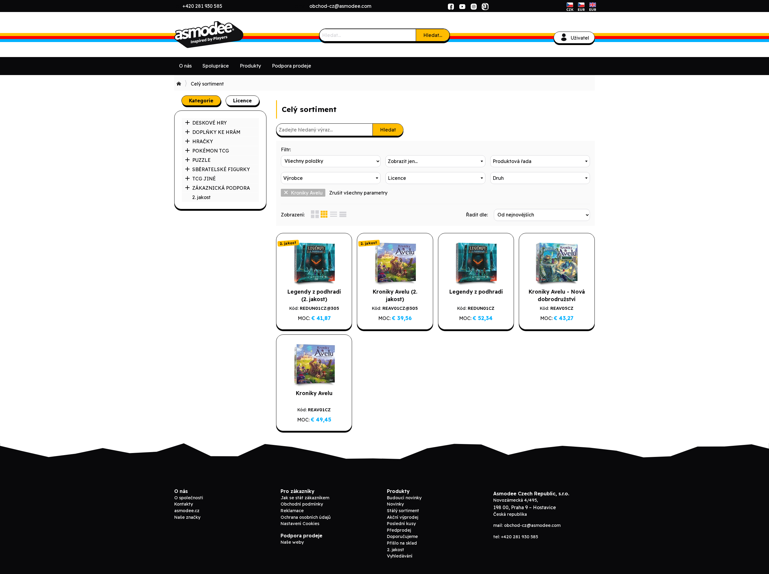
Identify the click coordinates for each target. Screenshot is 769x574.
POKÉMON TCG (210, 151)
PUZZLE (201, 160)
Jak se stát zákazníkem (305, 497)
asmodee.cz (186, 510)
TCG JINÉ (204, 179)
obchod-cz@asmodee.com (340, 6)
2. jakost (201, 197)
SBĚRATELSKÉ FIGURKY (221, 169)
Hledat (388, 130)
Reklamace (292, 510)
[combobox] (435, 161)
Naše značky (187, 517)
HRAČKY (202, 141)
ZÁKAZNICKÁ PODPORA (221, 188)
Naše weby (292, 542)
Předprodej (399, 530)
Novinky (395, 504)
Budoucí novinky (404, 497)
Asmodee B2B (219, 34)
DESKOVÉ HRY (209, 123)
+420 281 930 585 (202, 6)
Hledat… (432, 35)
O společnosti (188, 497)
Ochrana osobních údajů (306, 517)
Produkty (250, 66)
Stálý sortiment (403, 510)
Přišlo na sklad (402, 543)
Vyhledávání (399, 556)
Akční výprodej (402, 517)
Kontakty (183, 504)
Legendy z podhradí (476, 291)
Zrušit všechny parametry (358, 193)
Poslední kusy (401, 523)
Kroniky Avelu (307, 193)
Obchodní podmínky (302, 504)
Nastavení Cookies (300, 523)
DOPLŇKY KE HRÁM (216, 132)
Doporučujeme (402, 536)
